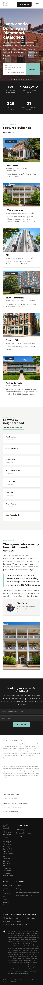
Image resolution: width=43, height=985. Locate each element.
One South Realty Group (12, 921)
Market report (6, 898)
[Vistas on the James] (11, 79)
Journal (19, 836)
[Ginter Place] (31, 79)
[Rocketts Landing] (12, 79)
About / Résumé (6, 904)
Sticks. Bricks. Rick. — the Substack (15, 924)
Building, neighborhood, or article (13, 67)
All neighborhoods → (13, 428)
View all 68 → (9, 132)
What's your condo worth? (7, 888)
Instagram (20, 889)
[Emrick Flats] (28, 79)
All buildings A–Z (22, 830)
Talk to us (24, 4)
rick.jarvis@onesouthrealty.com (28, 892)
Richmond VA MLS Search (25, 918)
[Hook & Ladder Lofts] (23, 79)
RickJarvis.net (8, 918)
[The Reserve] (14, 79)
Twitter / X (20, 885)
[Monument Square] (19, 79)
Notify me (21, 724)
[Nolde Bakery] (21, 79)
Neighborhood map (23, 833)
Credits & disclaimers (24, 895)
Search (32, 69)
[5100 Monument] (26, 79)
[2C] (30, 79)
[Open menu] (37, 4)
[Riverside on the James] (16, 79)
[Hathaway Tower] (18, 79)
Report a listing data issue (11, 811)
